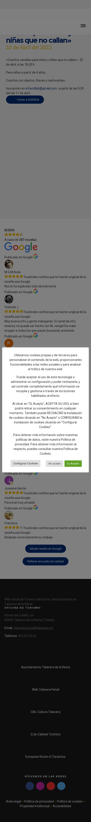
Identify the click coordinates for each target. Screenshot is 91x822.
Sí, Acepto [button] (73, 463)
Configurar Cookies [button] (25, 463)
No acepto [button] (55, 463)
